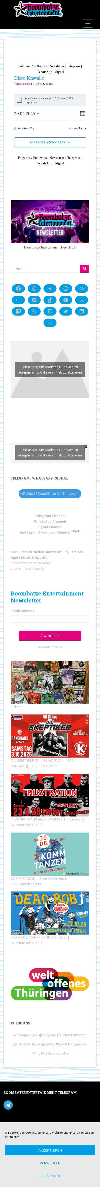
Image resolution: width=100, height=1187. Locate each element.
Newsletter (57, 66)
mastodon (61, 1053)
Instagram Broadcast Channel (45, 532)
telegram (49, 1035)
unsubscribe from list (50, 647)
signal (34, 1035)
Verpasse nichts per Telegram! (36, 1104)
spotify (50, 1044)
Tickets (16, 707)
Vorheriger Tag (26, 128)
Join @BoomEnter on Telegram (52, 493)
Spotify (41, 557)
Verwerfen (50, 1163)
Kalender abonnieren (48, 142)
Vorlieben (50, 1175)
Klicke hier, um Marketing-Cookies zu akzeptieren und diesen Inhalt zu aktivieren (50, 369)
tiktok (36, 1044)
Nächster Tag (76, 128)
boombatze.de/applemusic (31, 563)
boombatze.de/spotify (27, 568)
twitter (82, 1035)
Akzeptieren (50, 1150)
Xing (37, 1053)
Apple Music (21, 557)
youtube (66, 1044)
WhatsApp (44, 71)
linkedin (81, 1044)
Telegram (73, 66)
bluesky (46, 1053)
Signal (59, 71)
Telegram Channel (50, 516)
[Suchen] (84, 269)
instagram (23, 1044)
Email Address (22, 611)
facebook (66, 1035)
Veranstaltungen (23, 83)
